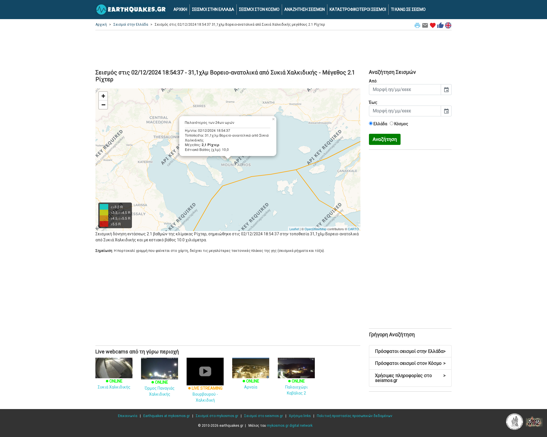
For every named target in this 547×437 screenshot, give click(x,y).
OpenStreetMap (315, 228)
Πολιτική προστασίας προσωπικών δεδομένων (354, 416)
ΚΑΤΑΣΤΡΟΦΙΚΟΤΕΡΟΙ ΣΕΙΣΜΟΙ (358, 9)
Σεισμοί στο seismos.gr (263, 416)
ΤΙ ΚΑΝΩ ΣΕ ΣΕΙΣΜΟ (408, 9)
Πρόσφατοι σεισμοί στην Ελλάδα (410, 351)
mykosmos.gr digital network (290, 426)
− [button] (103, 105)
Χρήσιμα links (300, 416)
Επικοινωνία (127, 416)
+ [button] (103, 96)
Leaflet (294, 228)
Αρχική (101, 25)
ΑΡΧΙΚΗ (180, 9)
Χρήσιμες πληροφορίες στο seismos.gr (410, 378)
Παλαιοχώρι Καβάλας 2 (296, 387)
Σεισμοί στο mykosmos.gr (217, 416)
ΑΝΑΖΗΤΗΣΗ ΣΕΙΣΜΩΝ (304, 9)
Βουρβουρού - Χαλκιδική (205, 394)
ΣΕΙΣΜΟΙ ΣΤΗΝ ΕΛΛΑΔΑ (213, 9)
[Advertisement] (273, 49)
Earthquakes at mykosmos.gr (166, 416)
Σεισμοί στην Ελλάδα (130, 25)
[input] (405, 89)
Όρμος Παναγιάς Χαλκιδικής (160, 388)
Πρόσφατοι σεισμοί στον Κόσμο (410, 363)
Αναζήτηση (385, 139)
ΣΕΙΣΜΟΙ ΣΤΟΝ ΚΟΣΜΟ (259, 9)
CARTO (353, 228)
